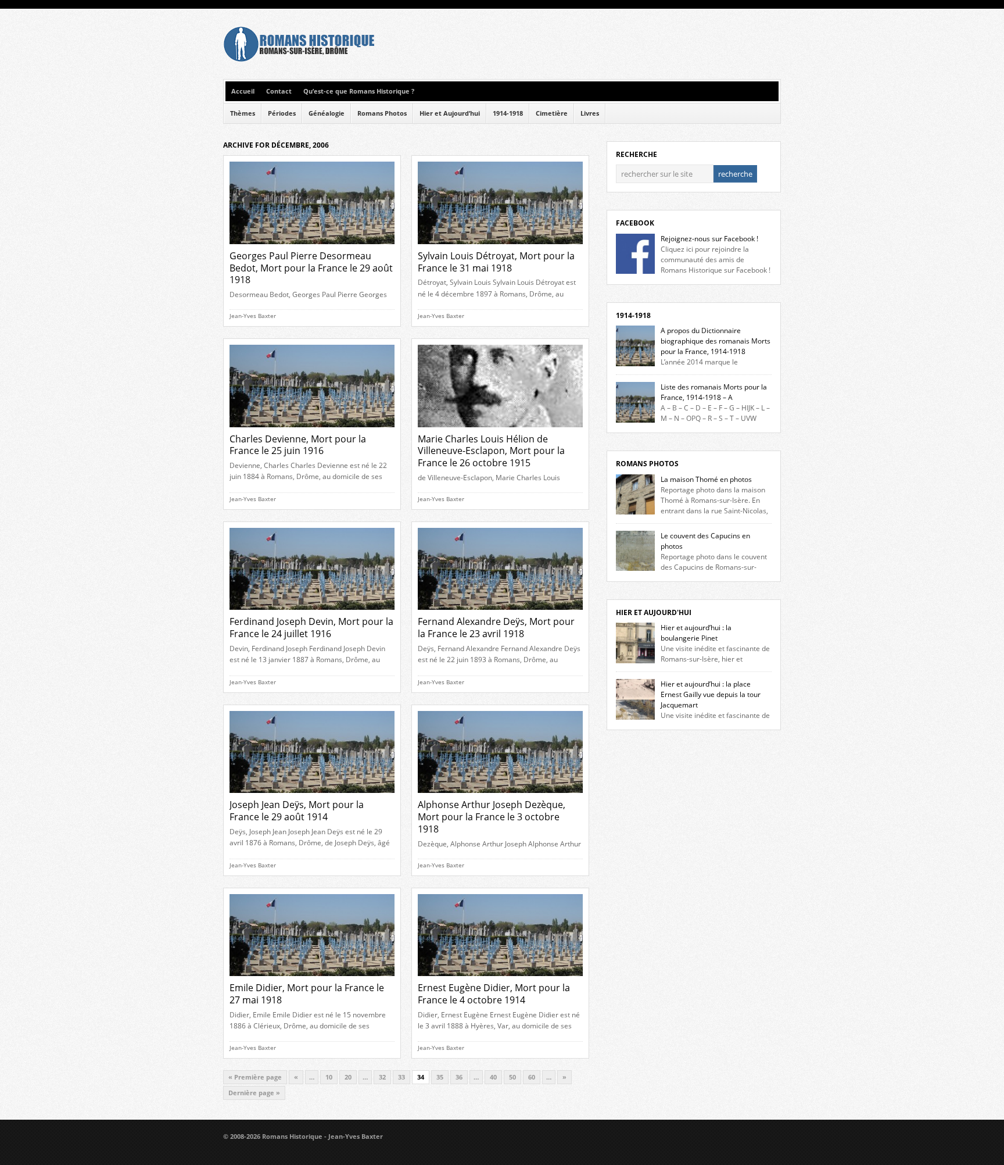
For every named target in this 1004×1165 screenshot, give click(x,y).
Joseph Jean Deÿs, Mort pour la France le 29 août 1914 (297, 810)
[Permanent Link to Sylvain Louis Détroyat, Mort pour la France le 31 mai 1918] (500, 247)
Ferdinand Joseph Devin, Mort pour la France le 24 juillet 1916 (311, 627)
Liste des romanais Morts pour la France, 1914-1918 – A (714, 392)
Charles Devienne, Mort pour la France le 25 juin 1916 (298, 445)
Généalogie (327, 113)
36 (459, 1077)
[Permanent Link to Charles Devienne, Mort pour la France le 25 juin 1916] (312, 430)
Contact (279, 91)
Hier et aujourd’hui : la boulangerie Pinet (696, 633)
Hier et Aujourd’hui (449, 113)
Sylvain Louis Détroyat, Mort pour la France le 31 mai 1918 (496, 261)
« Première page (255, 1077)
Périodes (282, 113)
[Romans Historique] (298, 59)
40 (493, 1077)
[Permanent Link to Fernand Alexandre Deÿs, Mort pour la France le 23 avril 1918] (500, 613)
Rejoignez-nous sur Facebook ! (709, 239)
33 (401, 1077)
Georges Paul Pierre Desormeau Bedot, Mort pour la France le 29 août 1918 (311, 268)
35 (439, 1077)
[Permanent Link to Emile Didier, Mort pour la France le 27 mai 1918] (312, 979)
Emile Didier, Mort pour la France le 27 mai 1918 (307, 993)
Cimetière (552, 113)
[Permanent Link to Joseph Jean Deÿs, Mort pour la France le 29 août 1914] (312, 796)
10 (328, 1077)
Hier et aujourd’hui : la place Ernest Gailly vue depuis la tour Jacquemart (711, 694)
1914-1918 (508, 113)
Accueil (242, 91)
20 (348, 1077)
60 (531, 1077)
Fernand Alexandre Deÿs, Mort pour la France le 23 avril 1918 (496, 627)
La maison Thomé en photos (706, 479)
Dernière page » (254, 1093)
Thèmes (242, 113)
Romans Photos (382, 113)
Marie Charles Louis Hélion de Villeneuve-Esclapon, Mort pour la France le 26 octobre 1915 (491, 451)
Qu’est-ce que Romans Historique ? (358, 91)
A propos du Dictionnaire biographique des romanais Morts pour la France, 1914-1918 (715, 341)
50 (512, 1077)
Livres (589, 113)
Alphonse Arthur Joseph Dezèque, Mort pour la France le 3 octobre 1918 (491, 816)
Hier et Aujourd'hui (653, 612)
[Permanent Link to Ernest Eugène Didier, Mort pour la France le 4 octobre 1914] (500, 979)
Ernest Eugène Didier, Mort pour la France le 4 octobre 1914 (494, 993)
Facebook (635, 223)
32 (382, 1077)
